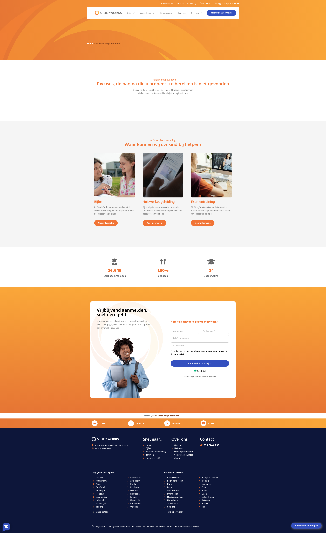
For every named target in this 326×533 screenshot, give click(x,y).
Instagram (176, 423)
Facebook (140, 423)
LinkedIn (103, 423)
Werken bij (191, 3)
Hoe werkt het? (168, 3)
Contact (180, 3)
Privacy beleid (178, 354)
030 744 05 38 (207, 3)
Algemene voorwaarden (209, 351)
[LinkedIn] (95, 423)
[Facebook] (131, 423)
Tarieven (182, 13)
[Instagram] (167, 423)
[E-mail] (203, 423)
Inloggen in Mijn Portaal (226, 3)
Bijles (129, 13)
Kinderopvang (166, 13)
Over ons (195, 13)
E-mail (211, 423)
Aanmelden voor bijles (306, 525)
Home (90, 43)
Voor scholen (145, 13)
